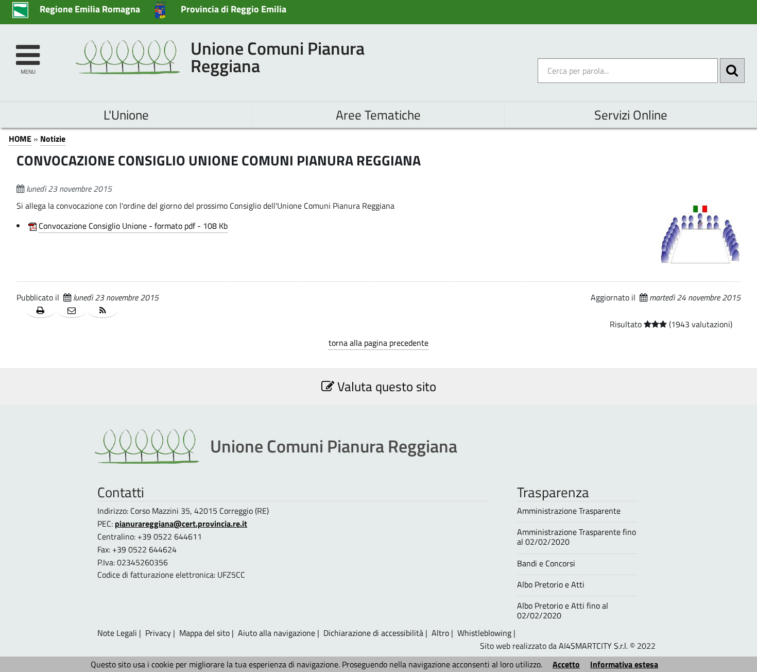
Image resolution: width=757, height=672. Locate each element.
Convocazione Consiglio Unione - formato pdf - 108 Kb (133, 226)
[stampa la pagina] (40, 311)
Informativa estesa (624, 664)
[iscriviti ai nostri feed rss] (102, 311)
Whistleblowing (484, 633)
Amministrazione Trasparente (569, 511)
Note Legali (117, 633)
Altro (440, 633)
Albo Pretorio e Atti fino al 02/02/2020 (562, 610)
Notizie (52, 138)
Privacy (158, 633)
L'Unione (126, 115)
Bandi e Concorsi (546, 563)
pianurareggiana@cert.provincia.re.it (181, 523)
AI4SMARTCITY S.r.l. (593, 646)
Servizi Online (630, 115)
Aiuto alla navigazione (276, 633)
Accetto (566, 664)
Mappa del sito (204, 633)
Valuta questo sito (385, 386)
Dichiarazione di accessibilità (373, 633)
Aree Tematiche (378, 115)
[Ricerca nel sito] (732, 70)
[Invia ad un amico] (72, 311)
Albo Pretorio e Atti (550, 585)
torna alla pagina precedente (378, 343)
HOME (20, 138)
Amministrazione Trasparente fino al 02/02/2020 (576, 537)
